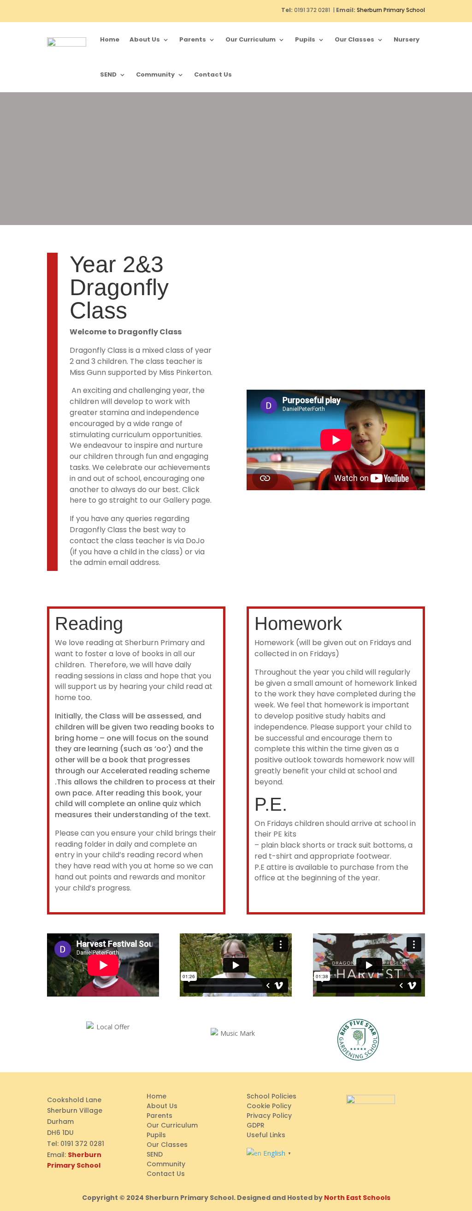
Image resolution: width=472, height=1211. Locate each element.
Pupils (305, 39)
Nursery (406, 39)
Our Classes (354, 39)
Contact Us (213, 74)
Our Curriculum (250, 39)
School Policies (271, 1096)
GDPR (256, 1125)
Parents (192, 39)
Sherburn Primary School (391, 10)
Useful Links (266, 1135)
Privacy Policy (269, 1115)
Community (155, 74)
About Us (145, 39)
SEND (108, 74)
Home (109, 39)
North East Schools (357, 1197)
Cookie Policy (269, 1105)
